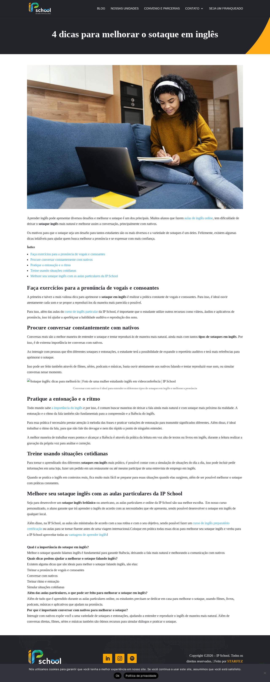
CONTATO (192, 8)
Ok (118, 675)
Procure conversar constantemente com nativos (61, 259)
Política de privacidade (141, 675)
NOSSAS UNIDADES (125, 8)
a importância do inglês (67, 408)
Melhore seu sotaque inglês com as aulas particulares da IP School (74, 276)
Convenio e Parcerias (162, 8)
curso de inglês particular (81, 311)
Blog (101, 8)
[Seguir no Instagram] (119, 658)
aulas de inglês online (198, 218)
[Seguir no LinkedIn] (107, 658)
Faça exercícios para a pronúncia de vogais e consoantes (68, 254)
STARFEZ (235, 661)
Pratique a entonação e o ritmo (51, 265)
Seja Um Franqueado (226, 8)
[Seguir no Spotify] (132, 658)
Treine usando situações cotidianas (53, 270)
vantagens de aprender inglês (88, 534)
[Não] (265, 673)
